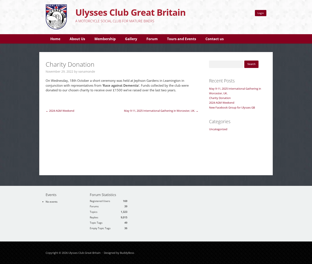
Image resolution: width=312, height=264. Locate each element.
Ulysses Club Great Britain (130, 12)
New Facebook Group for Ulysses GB (232, 107)
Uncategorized (218, 129)
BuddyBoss (127, 253)
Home (55, 39)
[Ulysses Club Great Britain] (56, 28)
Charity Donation (220, 98)
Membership (105, 39)
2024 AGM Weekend (60, 111)
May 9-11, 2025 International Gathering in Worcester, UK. (161, 111)
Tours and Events (181, 39)
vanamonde (86, 71)
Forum (152, 39)
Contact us (214, 39)
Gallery (131, 39)
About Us (77, 39)
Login (260, 13)
